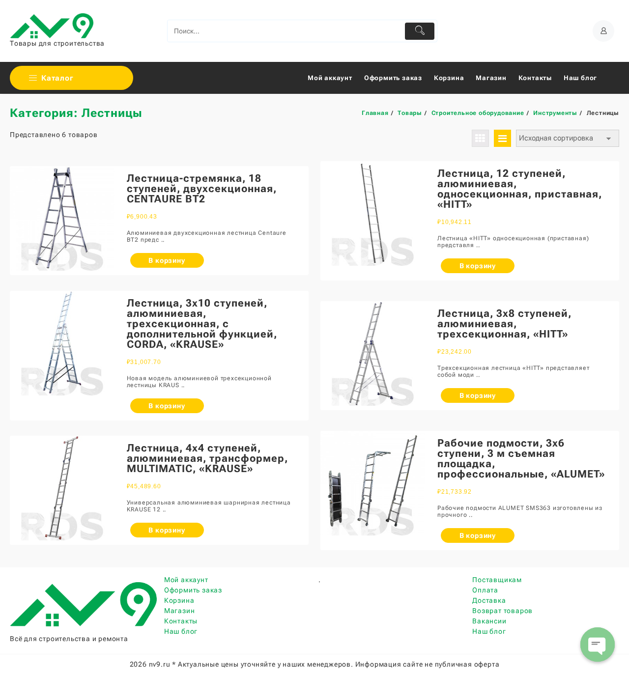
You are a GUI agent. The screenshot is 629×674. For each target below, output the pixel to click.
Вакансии (489, 621)
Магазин (179, 611)
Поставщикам (497, 580)
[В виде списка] (502, 138)
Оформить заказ (193, 590)
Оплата (485, 590)
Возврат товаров (502, 611)
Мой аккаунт (186, 580)
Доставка (489, 600)
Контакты (181, 621)
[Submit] (420, 31)
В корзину (166, 260)
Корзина (179, 600)
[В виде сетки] (480, 138)
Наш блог (181, 631)
